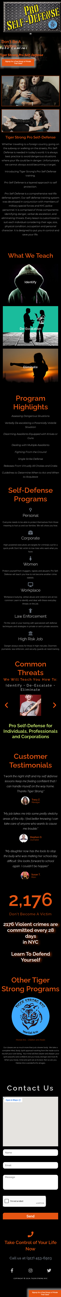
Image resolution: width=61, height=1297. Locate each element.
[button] (30, 33)
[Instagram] (30, 1270)
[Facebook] (12, 1270)
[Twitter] (49, 1270)
